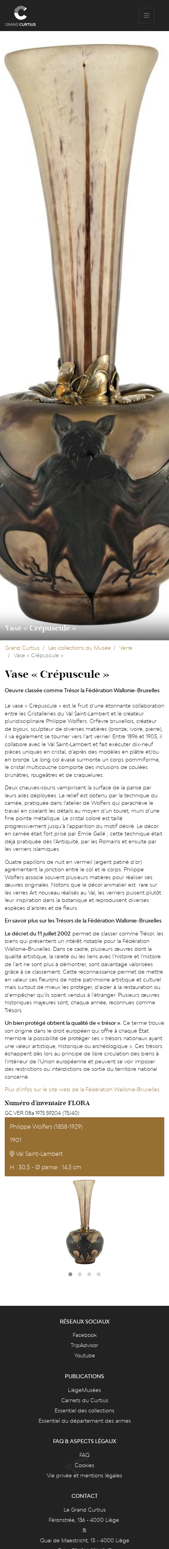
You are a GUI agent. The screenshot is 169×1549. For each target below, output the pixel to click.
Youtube (84, 1355)
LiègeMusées (84, 1390)
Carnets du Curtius (84, 1400)
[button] (70, 1274)
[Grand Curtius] (20, 16)
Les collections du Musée (79, 648)
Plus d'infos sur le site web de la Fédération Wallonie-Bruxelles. (83, 1089)
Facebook (85, 1335)
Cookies (84, 1465)
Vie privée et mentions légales (84, 1475)
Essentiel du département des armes (85, 1421)
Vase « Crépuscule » (40, 628)
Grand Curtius (22, 648)
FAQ (84, 1455)
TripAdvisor (84, 1345)
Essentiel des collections (84, 1410)
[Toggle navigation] (146, 16)
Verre (125, 648)
